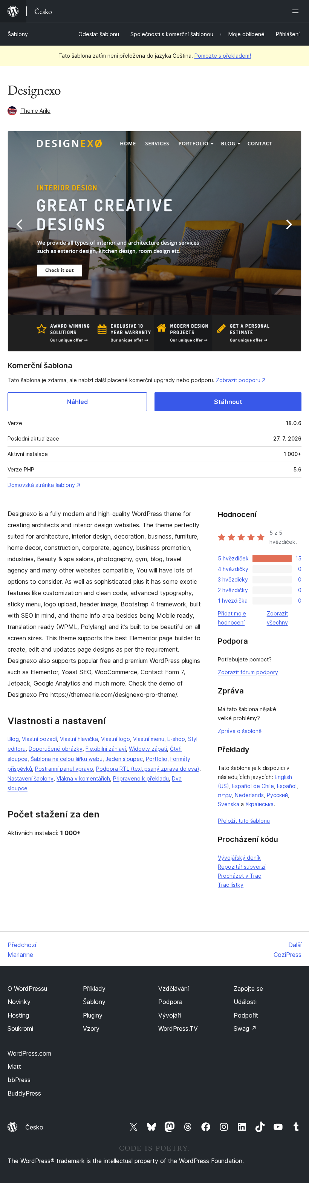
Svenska (228, 804)
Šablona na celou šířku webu (66, 759)
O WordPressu (27, 988)
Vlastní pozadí (39, 739)
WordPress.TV (178, 1028)
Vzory (91, 1028)
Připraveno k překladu (141, 778)
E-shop (176, 739)
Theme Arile (35, 110)
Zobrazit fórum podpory (248, 672)
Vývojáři (169, 1015)
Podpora (170, 1001)
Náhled (77, 402)
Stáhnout (228, 402)
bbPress (19, 1080)
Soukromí (20, 1028)
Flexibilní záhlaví (106, 748)
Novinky (19, 1001)
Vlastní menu (148, 739)
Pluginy (92, 1015)
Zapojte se (248, 988)
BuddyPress (24, 1093)
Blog (13, 739)
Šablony (18, 34)
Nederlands (249, 795)
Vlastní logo (115, 739)
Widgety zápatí (148, 748)
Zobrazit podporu (238, 380)
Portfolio (156, 759)
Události (245, 1001)
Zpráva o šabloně (240, 731)
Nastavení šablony (31, 778)
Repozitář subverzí (241, 866)
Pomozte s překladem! (222, 55)
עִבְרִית (225, 795)
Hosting (18, 1015)
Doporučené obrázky (56, 748)
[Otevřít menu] (297, 11)
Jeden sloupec (124, 759)
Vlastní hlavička (79, 739)
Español (287, 786)
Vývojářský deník (239, 857)
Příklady (94, 988)
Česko (34, 1127)
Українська (259, 804)
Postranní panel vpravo (64, 768)
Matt (14, 1066)
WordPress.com (29, 1053)
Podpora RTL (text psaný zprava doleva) (147, 768)
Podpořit (246, 1015)
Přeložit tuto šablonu (244, 820)
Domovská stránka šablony (41, 485)
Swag (245, 1028)
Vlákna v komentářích (83, 778)
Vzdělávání (173, 988)
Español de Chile (253, 786)
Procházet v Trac (239, 875)
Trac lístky (230, 885)
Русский (277, 795)
